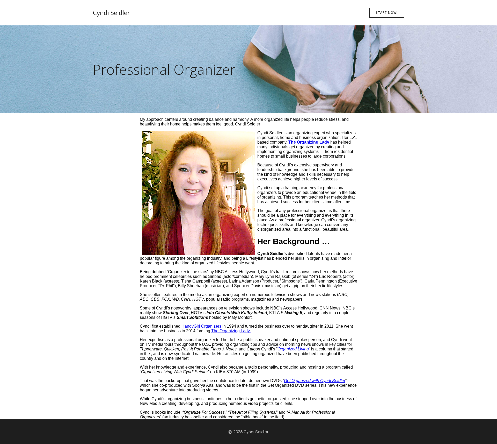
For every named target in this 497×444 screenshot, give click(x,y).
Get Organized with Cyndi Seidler (314, 380)
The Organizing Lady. (231, 331)
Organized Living (293, 349)
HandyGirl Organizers (200, 326)
